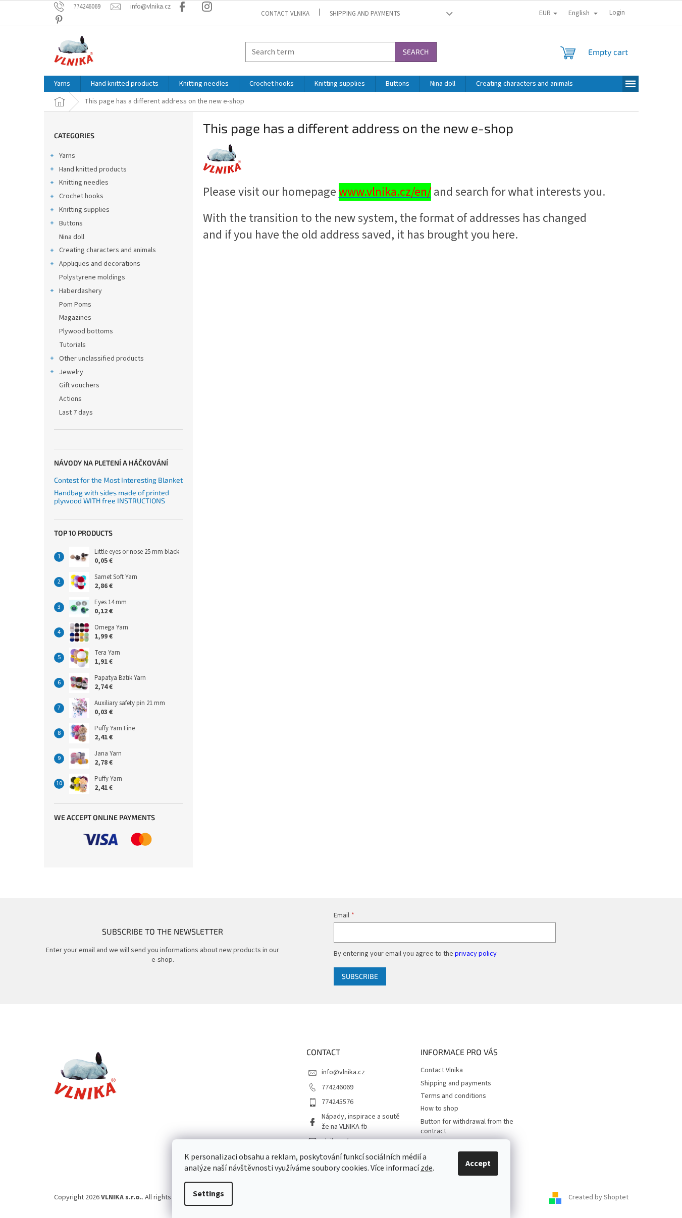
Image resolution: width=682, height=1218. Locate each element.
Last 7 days (76, 413)
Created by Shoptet (598, 1197)
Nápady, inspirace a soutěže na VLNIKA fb (361, 1121)
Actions (70, 399)
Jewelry (71, 372)
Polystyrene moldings (92, 277)
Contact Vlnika (285, 13)
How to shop (439, 1109)
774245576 (337, 1102)
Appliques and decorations (99, 264)
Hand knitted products (93, 169)
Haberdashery (80, 291)
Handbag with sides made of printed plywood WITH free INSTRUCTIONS (111, 496)
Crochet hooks (81, 196)
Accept (478, 1163)
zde (427, 1168)
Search (416, 51)
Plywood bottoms (86, 331)
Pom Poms (75, 305)
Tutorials (72, 345)
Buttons (71, 223)
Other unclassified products (101, 359)
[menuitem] (62, 84)
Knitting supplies (84, 210)
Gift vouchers (79, 385)
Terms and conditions (453, 1096)
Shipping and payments (365, 13)
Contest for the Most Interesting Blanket (118, 480)
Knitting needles (84, 183)
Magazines (75, 318)
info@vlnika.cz (343, 1072)
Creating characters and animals (107, 250)
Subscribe (360, 976)
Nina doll (71, 237)
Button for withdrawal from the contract (467, 1126)
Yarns (67, 156)
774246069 (337, 1087)
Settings (208, 1193)
